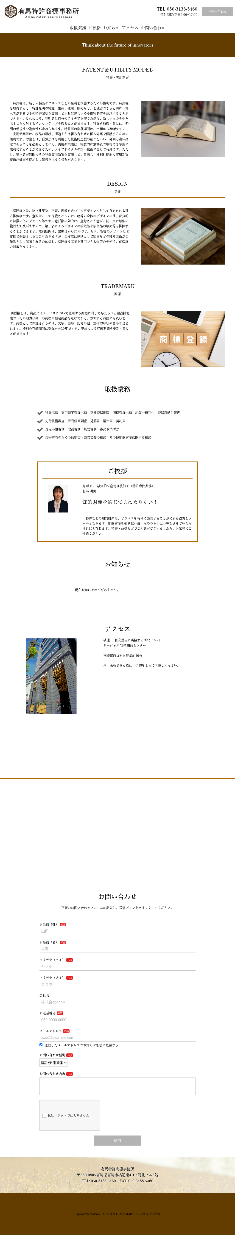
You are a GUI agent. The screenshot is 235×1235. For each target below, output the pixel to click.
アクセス (130, 28)
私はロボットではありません (68, 1115)
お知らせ (111, 28)
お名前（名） (49, 942)
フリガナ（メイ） (52, 977)
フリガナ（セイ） (52, 959)
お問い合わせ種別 (52, 1055)
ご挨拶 (94, 28)
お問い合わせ (217, 11)
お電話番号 (47, 1013)
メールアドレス (50, 1031)
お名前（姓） (49, 924)
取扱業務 (78, 28)
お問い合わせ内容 (52, 1073)
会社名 (44, 995)
